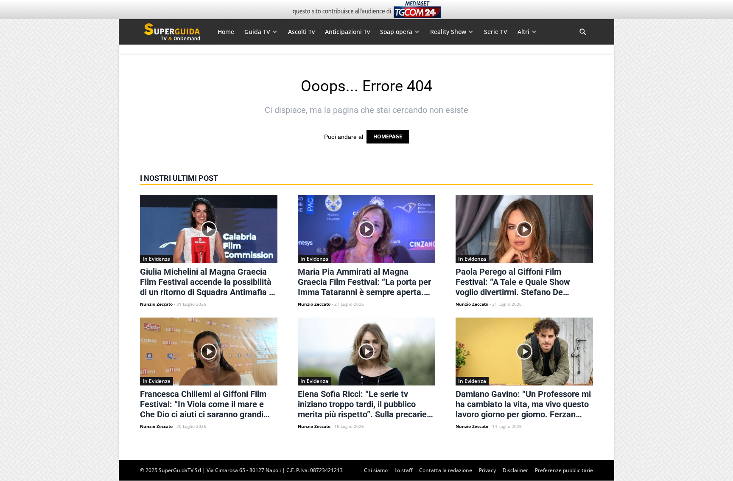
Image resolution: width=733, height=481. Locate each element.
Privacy (487, 470)
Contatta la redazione (445, 470)
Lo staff (403, 470)
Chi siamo (376, 470)
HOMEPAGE (387, 136)
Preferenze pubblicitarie (564, 470)
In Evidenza (157, 258)
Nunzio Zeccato (156, 304)
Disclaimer (515, 470)
